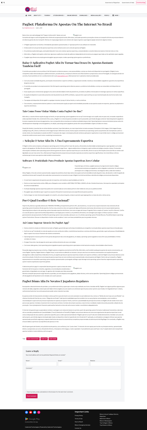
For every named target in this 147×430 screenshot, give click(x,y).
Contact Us (78, 428)
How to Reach (79, 422)
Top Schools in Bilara (106, 425)
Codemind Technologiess (54, 427)
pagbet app (44, 338)
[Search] (4, 2)
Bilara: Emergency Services (82, 425)
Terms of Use (78, 418)
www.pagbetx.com (62, 76)
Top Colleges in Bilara (106, 423)
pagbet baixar (52, 338)
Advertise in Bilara (105, 418)
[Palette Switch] (2, 2)
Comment (29, 368)
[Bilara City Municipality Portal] (31, 9)
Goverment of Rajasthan (112, 2)
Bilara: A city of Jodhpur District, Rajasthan (109, 415)
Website (92, 360)
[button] (41, 15)
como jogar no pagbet (33, 338)
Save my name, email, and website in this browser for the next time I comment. (50, 392)
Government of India (128, 2)
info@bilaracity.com (29, 28)
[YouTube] (30, 412)
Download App (141, 2)
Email (60, 360)
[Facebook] (26, 412)
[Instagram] (38, 412)
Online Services (72, 15)
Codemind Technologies (32, 427)
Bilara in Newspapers (106, 421)
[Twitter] (34, 412)
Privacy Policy (79, 415)
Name (28, 360)
